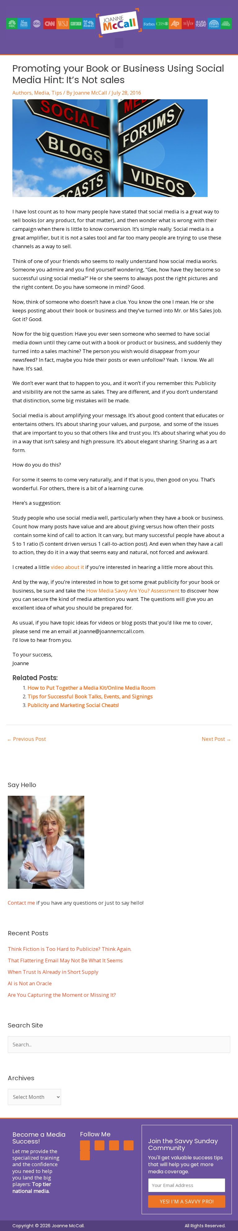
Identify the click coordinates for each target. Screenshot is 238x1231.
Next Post (216, 738)
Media (41, 92)
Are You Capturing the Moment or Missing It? (62, 994)
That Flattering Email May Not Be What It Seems (65, 960)
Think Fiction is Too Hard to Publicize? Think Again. (69, 948)
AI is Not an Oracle (30, 983)
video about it (67, 567)
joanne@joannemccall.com (111, 631)
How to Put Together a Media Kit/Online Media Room (91, 687)
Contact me (21, 902)
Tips (56, 92)
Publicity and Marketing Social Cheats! (73, 705)
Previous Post (26, 738)
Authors (22, 92)
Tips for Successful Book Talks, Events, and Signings (90, 696)
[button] (119, 43)
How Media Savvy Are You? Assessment (132, 590)
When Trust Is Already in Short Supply (53, 971)
